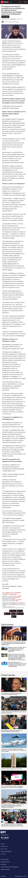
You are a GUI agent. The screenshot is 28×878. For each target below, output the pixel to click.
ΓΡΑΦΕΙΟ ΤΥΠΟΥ (4, 846)
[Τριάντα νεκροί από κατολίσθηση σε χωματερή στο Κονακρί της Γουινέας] (14, 703)
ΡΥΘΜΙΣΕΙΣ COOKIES (5, 869)
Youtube (19, 599)
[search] (20, 2)
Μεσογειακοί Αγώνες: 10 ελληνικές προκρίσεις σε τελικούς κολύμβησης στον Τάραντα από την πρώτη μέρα (17, 664)
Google (19, 596)
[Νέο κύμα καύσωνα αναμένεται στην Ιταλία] (14, 760)
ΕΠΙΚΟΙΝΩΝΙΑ (3, 864)
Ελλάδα (18, 592)
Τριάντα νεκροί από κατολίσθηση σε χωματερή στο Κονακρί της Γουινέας (13, 712)
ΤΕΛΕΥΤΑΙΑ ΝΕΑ (8, 675)
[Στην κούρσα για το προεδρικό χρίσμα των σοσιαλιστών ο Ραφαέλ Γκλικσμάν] (14, 685)
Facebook (17, 597)
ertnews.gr (14, 604)
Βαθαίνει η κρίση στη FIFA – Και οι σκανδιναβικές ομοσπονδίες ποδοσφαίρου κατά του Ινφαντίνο (17, 649)
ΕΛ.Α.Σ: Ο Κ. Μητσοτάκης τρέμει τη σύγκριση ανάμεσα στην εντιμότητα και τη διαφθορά (12, 787)
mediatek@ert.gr (4, 834)
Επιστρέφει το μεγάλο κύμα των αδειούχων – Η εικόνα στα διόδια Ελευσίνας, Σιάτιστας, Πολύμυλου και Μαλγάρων (12, 806)
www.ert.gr (3, 876)
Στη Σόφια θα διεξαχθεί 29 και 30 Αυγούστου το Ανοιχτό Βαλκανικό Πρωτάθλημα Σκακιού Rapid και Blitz (13, 643)
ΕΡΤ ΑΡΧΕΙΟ (3, 854)
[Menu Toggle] (11, 2)
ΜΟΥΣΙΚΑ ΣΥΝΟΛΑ (5, 859)
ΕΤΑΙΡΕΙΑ (3, 844)
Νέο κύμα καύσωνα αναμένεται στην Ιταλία (11, 768)
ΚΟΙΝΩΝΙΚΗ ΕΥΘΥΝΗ (5, 862)
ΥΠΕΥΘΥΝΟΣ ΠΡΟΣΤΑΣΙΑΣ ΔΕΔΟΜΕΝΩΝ (9, 867)
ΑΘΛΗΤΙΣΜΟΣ (5, 16)
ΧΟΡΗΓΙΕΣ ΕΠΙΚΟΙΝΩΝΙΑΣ (6, 851)
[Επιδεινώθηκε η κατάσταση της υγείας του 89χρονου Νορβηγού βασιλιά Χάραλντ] (14, 722)
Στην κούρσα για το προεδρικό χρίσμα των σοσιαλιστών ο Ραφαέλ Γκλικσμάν (11, 693)
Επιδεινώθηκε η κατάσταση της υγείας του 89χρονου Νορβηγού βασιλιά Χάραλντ (11, 731)
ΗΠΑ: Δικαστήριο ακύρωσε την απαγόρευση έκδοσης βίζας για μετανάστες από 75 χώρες (12, 825)
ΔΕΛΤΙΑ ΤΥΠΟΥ (4, 849)
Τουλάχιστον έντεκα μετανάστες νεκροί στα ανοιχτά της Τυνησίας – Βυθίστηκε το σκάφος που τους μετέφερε (13, 750)
